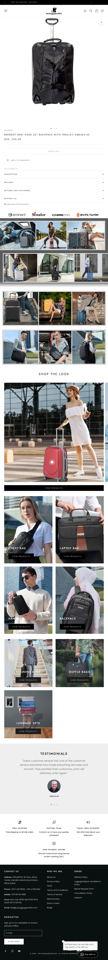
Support (78, 897)
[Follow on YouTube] (19, 951)
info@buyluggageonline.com (23, 907)
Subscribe (14, 941)
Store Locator (53, 903)
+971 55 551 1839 (18, 894)
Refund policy (53, 899)
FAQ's (49, 885)
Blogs (49, 907)
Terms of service (54, 894)
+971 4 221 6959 (18, 889)
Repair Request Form (84, 889)
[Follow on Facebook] (5, 951)
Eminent (8, 130)
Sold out (54, 151)
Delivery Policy (80, 877)
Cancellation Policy (83, 893)
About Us (51, 877)
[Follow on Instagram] (12, 951)
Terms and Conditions (57, 890)
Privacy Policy (53, 881)
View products (54, 488)
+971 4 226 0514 (33, 889)
